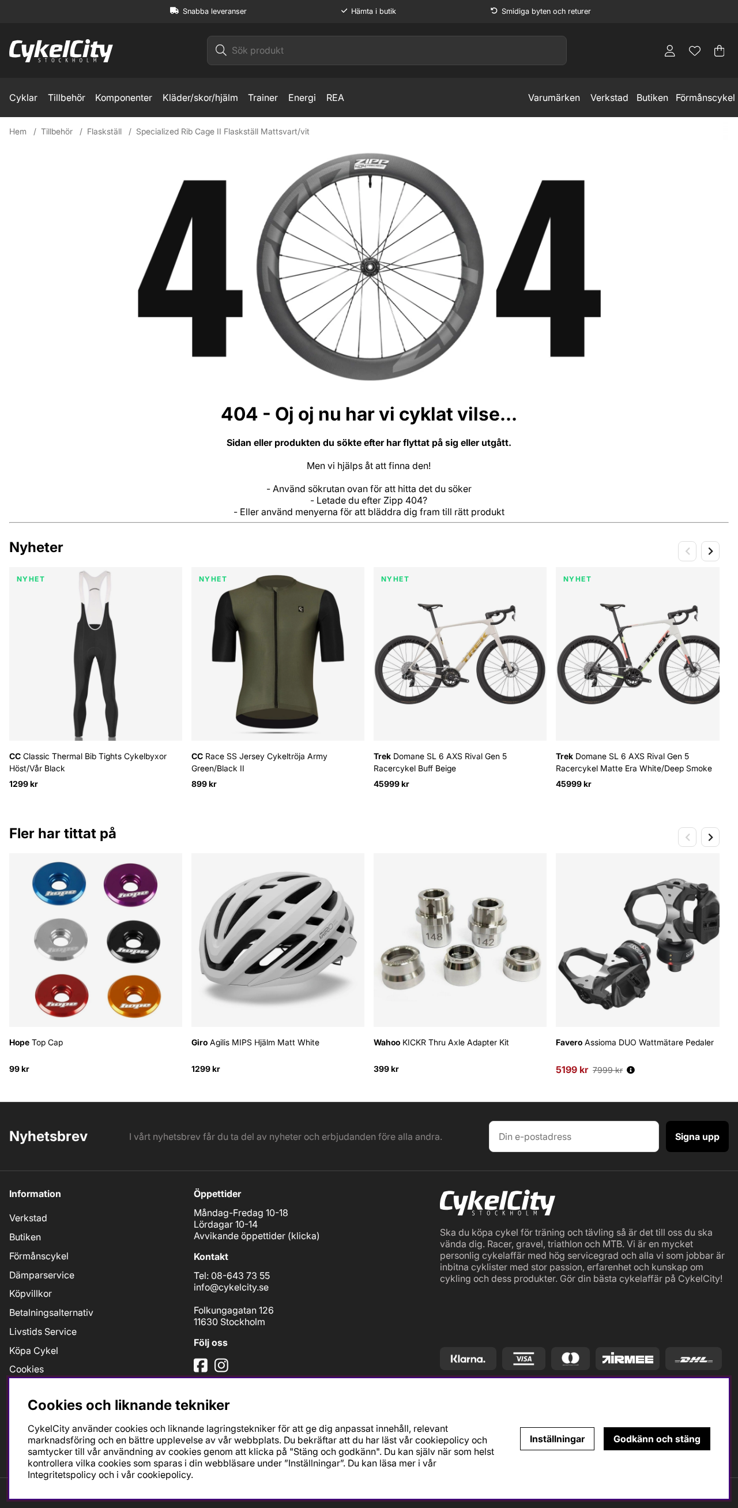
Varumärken (554, 97)
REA (335, 97)
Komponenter (123, 97)
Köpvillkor (30, 1293)
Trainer (263, 97)
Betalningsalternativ (51, 1312)
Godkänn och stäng (657, 1439)
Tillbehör (66, 97)
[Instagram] (223, 1370)
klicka (304, 1235)
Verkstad (609, 97)
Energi (302, 97)
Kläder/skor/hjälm (200, 97)
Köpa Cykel (33, 1350)
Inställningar (557, 1439)
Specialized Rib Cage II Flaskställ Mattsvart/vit (223, 131)
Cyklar (23, 97)
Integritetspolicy (62, 1474)
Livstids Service (43, 1331)
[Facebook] (202, 1370)
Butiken (652, 97)
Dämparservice (41, 1275)
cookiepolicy (164, 1474)
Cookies (26, 1369)
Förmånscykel (705, 97)
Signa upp (697, 1136)
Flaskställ (104, 131)
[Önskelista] (694, 50)
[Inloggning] (670, 50)
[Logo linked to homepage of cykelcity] (61, 50)
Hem (18, 131)
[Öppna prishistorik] (631, 1070)
